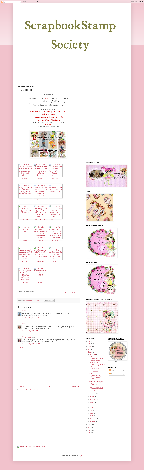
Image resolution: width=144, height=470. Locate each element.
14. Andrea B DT (40, 261)
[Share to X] (49, 300)
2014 (89, 425)
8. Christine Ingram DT (40, 219)
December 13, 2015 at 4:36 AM (31, 331)
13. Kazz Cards (25, 261)
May (91, 410)
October (92, 397)
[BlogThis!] (47, 300)
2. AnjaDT (40, 178)
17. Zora (40, 282)
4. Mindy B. (24, 199)
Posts (112, 370)
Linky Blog (73, 293)
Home (49, 387)
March (92, 416)
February (93, 419)
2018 (89, 344)
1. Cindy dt (24, 178)
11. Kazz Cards (40, 240)
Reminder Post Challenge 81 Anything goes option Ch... (97, 358)
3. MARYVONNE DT (55, 178)
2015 (89, 352)
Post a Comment (25, 348)
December (93, 355)
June (91, 408)
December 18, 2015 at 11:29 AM (31, 344)
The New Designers (95, 369)
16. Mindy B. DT (24, 282)
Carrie (24, 311)
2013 (89, 428)
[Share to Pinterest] (53, 300)
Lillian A (24, 324)
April (91, 413)
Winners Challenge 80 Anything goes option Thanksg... (96, 389)
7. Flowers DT (25, 219)
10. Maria (25, 240)
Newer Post (21, 387)
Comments (114, 374)
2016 (89, 350)
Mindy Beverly (26, 337)
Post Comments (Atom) (33, 390)
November (93, 394)
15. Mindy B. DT (55, 261)
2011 (89, 433)
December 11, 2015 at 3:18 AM (31, 318)
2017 (89, 347)
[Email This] (45, 300)
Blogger (80, 456)
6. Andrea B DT (55, 199)
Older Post (75, 387)
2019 (89, 341)
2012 (89, 430)
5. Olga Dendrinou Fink (40, 199)
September (93, 399)
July (91, 405)
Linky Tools (65, 293)
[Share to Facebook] (51, 300)
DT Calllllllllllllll (93, 371)
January (92, 421)
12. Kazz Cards (55, 240)
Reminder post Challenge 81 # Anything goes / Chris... (95, 376)
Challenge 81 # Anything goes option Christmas (96, 383)
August (92, 402)
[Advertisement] (48, 367)
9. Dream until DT (55, 219)
